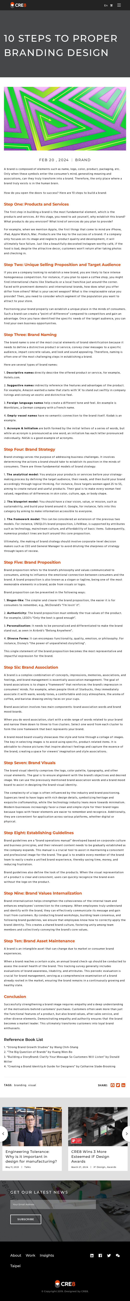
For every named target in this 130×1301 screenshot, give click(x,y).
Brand (83, 160)
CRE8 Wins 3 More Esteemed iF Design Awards (90, 1157)
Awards (111, 1167)
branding (20, 1085)
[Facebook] (100, 1255)
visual (32, 1085)
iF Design (100, 1167)
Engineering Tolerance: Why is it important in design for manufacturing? (31, 1157)
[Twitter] (109, 1255)
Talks (27, 1167)
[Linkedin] (92, 1255)
